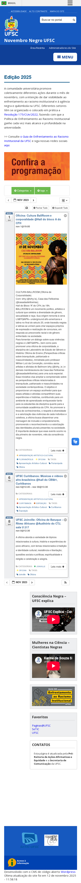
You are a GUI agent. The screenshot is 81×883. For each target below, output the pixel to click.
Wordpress (68, 872)
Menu (67, 57)
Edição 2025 (17, 77)
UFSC (35, 732)
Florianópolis (25, 459)
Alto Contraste (38, 11)
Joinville (40, 566)
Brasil (12, 3)
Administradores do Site (62, 48)
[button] (65, 582)
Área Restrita (37, 48)
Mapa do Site (57, 11)
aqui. (7, 145)
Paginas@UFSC (41, 725)
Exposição (41, 503)
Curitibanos (24, 503)
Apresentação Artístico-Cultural (35, 455)
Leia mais (56, 450)
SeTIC (35, 729)
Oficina (41, 459)
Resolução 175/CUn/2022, (21, 114)
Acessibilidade (19, 11)
